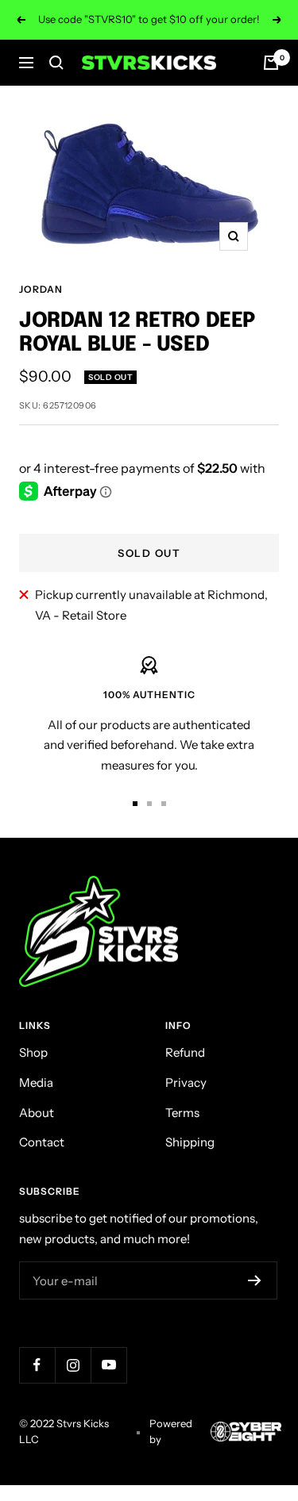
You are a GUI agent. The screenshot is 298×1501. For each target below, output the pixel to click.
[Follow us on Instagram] (73, 1365)
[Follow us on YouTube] (108, 1365)
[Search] (56, 63)
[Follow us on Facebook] (37, 1365)
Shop (33, 1052)
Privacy (186, 1082)
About (36, 1112)
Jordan (41, 289)
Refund (185, 1052)
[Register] (254, 1280)
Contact (41, 1142)
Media (36, 1082)
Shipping (190, 1142)
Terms (182, 1112)
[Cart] (271, 63)
